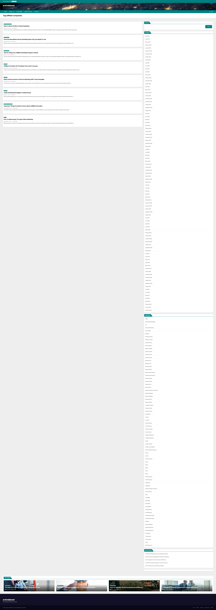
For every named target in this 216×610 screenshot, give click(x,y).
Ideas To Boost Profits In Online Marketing (16, 26)
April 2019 (147, 262)
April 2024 (147, 86)
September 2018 (148, 283)
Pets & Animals (148, 491)
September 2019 (148, 247)
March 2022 (147, 161)
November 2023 (148, 101)
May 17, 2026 (113, 589)
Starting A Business (149, 527)
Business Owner (148, 378)
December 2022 (148, 134)
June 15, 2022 (7, 81)
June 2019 (147, 256)
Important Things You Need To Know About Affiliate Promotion (23, 106)
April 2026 (147, 39)
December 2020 (148, 202)
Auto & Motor (148, 330)
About (5, 117)
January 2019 (148, 271)
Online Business (148, 476)
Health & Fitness (148, 443)
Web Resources (148, 545)
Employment (147, 414)
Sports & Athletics (149, 524)
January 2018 (148, 307)
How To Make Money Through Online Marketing (18, 119)
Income (146, 452)
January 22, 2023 (8, 68)
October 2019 (148, 244)
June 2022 (147, 152)
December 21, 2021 (9, 108)
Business (5, 77)
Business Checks (148, 336)
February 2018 (148, 304)
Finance (147, 417)
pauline (15, 28)
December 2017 (148, 310)
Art (146, 324)
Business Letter (148, 354)
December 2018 (148, 274)
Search (147, 22)
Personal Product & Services (151, 488)
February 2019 (148, 268)
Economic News (148, 408)
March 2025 (147, 74)
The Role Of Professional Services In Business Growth (156, 553)
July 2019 (147, 253)
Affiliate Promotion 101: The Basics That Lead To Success (21, 66)
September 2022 (148, 143)
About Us (11, 11)
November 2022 (148, 137)
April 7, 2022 (7, 94)
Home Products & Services (150, 449)
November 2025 (148, 53)
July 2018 (147, 289)
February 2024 (148, 92)
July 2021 (147, 185)
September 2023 (148, 107)
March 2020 (147, 229)
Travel (146, 542)
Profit (146, 494)
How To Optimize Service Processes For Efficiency (155, 559)
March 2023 (147, 125)
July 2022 (147, 149)
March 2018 (147, 301)
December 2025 (148, 50)
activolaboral (8, 5)
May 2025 (147, 68)
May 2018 (147, 295)
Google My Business (149, 435)
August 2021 (148, 182)
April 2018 (147, 298)
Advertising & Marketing (150, 321)
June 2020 (147, 220)
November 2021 (148, 173)
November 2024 (148, 80)
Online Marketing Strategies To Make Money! (17, 92)
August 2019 (148, 250)
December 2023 (148, 98)
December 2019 (148, 238)
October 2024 (148, 83)
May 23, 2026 (8, 589)
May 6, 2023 (7, 54)
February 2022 (148, 164)
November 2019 (148, 241)
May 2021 (147, 191)
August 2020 (148, 214)
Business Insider (148, 348)
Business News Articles (150, 372)
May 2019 (147, 259)
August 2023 (148, 110)
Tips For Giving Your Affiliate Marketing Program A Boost (21, 52)
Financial (147, 420)
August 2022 (148, 146)
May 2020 (147, 223)
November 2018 (148, 277)
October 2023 (148, 104)
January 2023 (148, 131)
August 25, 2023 (8, 28)
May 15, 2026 (166, 589)
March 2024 (147, 89)
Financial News (6, 50)
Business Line (148, 360)
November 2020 (148, 205)
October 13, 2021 (8, 121)
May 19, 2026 (61, 589)
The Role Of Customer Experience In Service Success (156, 562)
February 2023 (148, 128)
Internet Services (148, 458)
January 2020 (148, 235)
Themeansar (24, 607)
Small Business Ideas (149, 515)
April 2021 (147, 194)
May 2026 (147, 36)
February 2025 (148, 77)
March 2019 (147, 265)
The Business (148, 536)
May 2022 (147, 155)
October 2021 (148, 176)
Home (5, 11)
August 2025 (148, 59)
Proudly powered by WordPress (8, 607)
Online (146, 473)
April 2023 (147, 122)
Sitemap (36, 11)
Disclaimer (19, 11)
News (146, 470)
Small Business (148, 509)
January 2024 (148, 95)
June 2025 (147, 65)
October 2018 (148, 280)
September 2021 (148, 179)
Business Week (6, 37)
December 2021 (148, 170)
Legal (146, 461)
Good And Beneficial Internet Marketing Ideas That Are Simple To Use (25, 39)
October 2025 (148, 56)
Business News (148, 366)
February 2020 (148, 232)
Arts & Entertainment (149, 327)
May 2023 (147, 119)
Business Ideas (148, 342)
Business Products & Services (151, 390)
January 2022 (148, 167)
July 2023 (147, 113)
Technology (147, 533)
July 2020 (147, 217)
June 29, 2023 (7, 41)
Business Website (149, 393)
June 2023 (147, 116)
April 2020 (147, 226)
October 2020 (148, 208)
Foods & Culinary (148, 429)
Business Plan (148, 384)
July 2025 (147, 62)
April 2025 (147, 71)
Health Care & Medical (150, 446)
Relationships (148, 506)
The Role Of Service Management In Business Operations (157, 556)
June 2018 (147, 292)
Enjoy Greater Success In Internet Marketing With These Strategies (24, 79)
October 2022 (148, 140)
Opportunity (147, 482)
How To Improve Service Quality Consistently (154, 565)
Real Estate (147, 503)
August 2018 (148, 286)
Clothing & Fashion (149, 405)
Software (147, 521)
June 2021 (147, 188)
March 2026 (147, 42)
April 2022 (147, 158)
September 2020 (148, 211)
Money (146, 464)
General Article (148, 432)
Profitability (147, 497)
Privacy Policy (28, 11)
